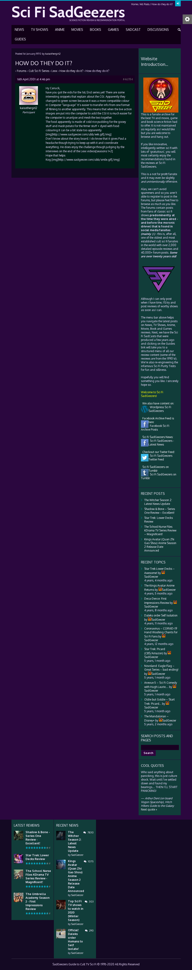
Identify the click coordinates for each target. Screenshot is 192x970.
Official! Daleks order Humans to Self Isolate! (75, 939)
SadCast (133, 30)
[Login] (178, 3)
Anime (60, 30)
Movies (77, 30)
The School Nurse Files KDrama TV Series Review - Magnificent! (38, 876)
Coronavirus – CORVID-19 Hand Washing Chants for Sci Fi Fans (160, 632)
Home (134, 4)
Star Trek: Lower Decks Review (37, 857)
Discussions (158, 30)
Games (113, 30)
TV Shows (39, 30)
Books (95, 30)
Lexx (54, 71)
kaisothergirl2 (53, 53)
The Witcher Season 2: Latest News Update (158, 502)
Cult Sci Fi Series (39, 71)
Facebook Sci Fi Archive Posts (155, 427)
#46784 (128, 79)
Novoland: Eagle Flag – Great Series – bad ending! (161, 667)
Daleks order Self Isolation (160, 615)
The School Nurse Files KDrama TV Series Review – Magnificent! (160, 530)
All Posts (144, 4)
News (19, 30)
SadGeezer (77, 855)
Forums (21, 71)
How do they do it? (71, 71)
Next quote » (149, 809)
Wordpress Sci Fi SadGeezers (159, 409)
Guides (20, 39)
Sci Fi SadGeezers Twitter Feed (160, 457)
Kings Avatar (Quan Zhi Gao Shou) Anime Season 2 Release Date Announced (160, 545)
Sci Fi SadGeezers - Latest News (161, 442)
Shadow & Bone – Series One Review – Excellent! (159, 510)
